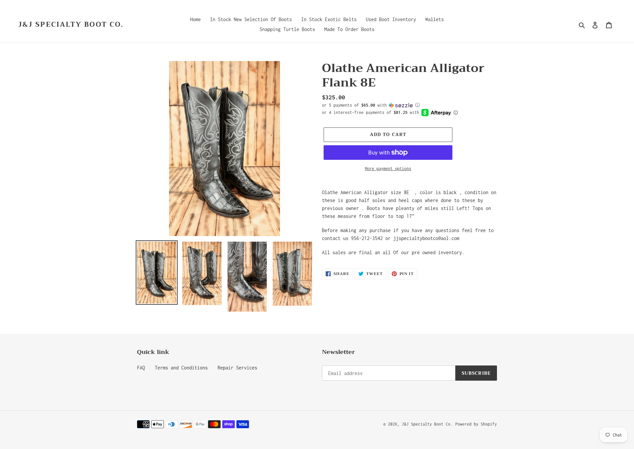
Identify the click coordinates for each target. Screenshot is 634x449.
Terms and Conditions (181, 367)
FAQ (141, 367)
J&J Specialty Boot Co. (70, 24)
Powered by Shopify (476, 424)
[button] (371, 105)
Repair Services (237, 367)
